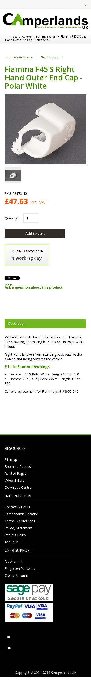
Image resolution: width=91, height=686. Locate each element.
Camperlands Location (22, 514)
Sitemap (11, 459)
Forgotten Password (20, 568)
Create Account (16, 575)
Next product (52, 57)
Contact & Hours (17, 507)
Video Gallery (14, 480)
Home (6, 36)
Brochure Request (18, 466)
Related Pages (15, 473)
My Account (14, 561)
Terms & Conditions (20, 521)
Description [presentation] (16, 323)
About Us (12, 542)
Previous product (20, 57)
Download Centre (18, 487)
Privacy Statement (18, 528)
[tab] (45, 323)
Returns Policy (15, 535)
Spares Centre (22, 36)
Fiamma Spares (45, 36)
